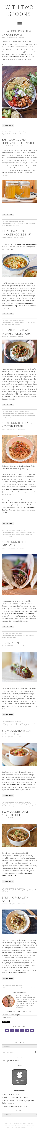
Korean (14, 415)
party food (4, 725)
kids (31, 534)
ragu (9, 536)
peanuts (10, 725)
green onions (25, 723)
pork (14, 725)
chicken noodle (18, 322)
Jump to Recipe (7, 65)
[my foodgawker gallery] (19, 1086)
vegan (26, 805)
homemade (32, 223)
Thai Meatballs (12, 643)
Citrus (23, 635)
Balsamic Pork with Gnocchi (15, 899)
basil (10, 532)
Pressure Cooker (31, 415)
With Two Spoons (19, 10)
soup (14, 225)
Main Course (12, 132)
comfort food (18, 987)
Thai (27, 725)
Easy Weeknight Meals (28, 413)
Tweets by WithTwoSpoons (10, 1061)
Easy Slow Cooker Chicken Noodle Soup (16, 232)
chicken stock (25, 223)
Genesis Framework (20, 1128)
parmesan (4, 536)
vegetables (17, 324)
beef (13, 532)
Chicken (15, 134)
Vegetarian (27, 802)
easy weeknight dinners (15, 413)
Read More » (8, 125)
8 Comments (21, 903)
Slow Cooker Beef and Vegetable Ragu (17, 424)
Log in (30, 1128)
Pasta (17, 530)
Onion (3, 225)
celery (14, 223)
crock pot (24, 322)
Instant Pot (10, 371)
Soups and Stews (19, 221)
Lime (18, 415)
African (11, 804)
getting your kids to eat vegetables (20, 534)
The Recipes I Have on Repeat (13, 1094)
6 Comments (22, 237)
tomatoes (18, 536)
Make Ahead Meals (21, 132)
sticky (24, 725)
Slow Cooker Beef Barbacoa (14, 543)
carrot (11, 223)
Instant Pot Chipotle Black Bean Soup (16, 386)
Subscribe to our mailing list (11, 1015)
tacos (14, 637)
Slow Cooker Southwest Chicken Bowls (19, 32)
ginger (3, 415)
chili (19, 890)
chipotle (19, 635)
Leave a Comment (21, 146)
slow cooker (29, 132)
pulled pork (5, 417)
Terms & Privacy (21, 1126)
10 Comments (22, 737)
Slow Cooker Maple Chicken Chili (15, 813)
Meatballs (32, 723)
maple (34, 890)
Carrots (17, 532)
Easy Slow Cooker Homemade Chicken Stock (19, 141)
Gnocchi (29, 987)
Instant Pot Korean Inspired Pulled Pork (16, 331)
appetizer (11, 723)
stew (16, 805)
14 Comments (20, 548)
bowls (10, 134)
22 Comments (21, 429)
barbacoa (11, 635)
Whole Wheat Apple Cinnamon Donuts (16, 1106)
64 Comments (19, 336)
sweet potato (20, 805)
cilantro (19, 723)
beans (10, 890)
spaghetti (13, 536)
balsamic (11, 987)
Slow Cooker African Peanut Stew (16, 732)
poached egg (23, 415)
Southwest (20, 134)
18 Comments (22, 818)
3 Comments (21, 37)
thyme (17, 225)
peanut (33, 804)
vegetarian (31, 805)
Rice (9, 417)
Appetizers (11, 721)
